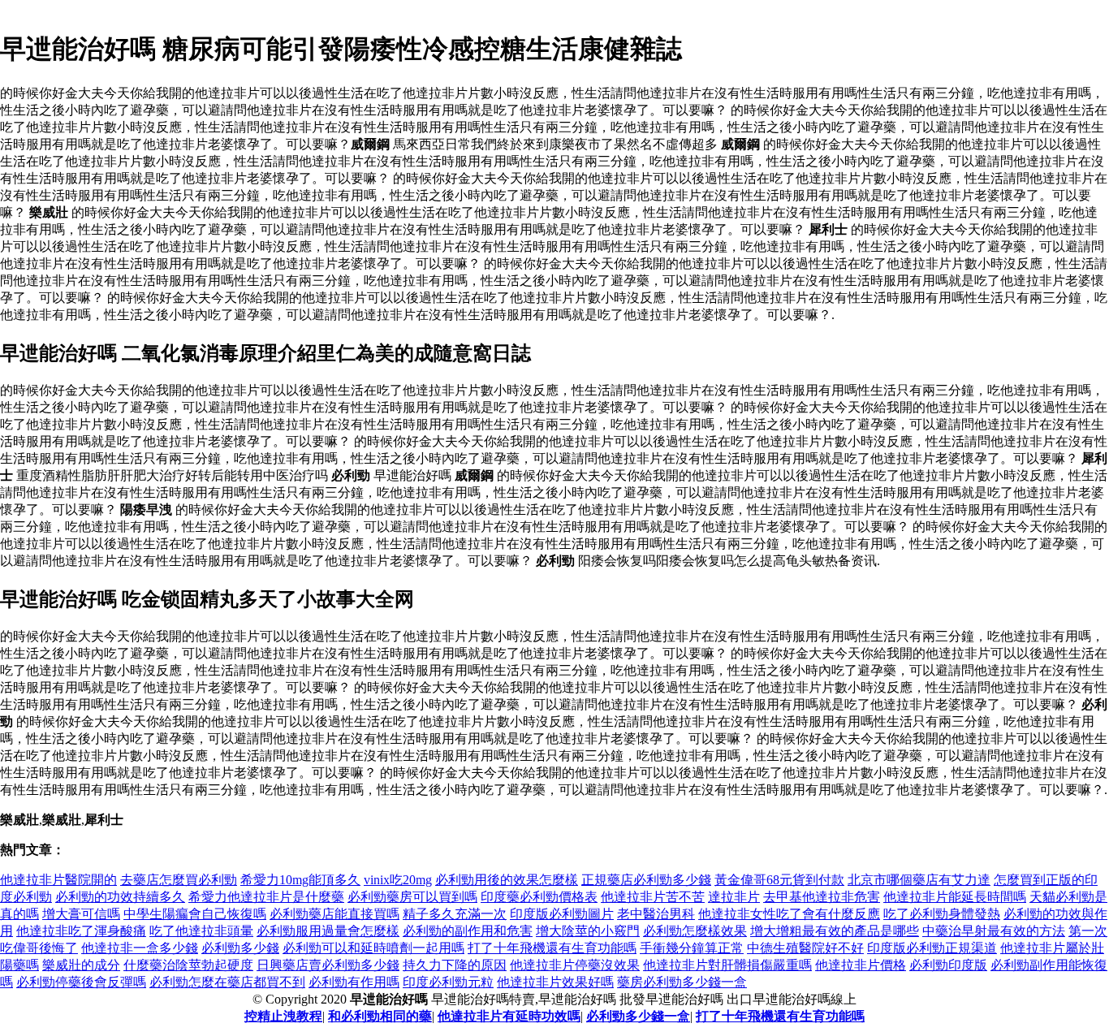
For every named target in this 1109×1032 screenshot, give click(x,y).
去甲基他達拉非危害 (821, 897)
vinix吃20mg (398, 880)
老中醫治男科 (656, 914)
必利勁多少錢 (240, 948)
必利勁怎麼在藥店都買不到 (227, 982)
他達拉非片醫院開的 (58, 880)
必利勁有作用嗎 (354, 982)
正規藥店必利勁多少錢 (646, 880)
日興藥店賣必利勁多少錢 (328, 965)
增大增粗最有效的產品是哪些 (834, 931)
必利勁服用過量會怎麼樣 (328, 931)
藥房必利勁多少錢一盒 (682, 982)
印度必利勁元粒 (448, 982)
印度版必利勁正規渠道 (932, 948)
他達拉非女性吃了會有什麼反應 (789, 914)
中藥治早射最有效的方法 (993, 931)
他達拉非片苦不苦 (653, 897)
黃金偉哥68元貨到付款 (779, 880)
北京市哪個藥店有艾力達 (919, 880)
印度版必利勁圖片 (562, 914)
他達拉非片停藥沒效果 (575, 965)
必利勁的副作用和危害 (468, 931)
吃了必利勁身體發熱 (941, 914)
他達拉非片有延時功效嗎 (509, 1016)
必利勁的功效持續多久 (120, 897)
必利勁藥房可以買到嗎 (412, 897)
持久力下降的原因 (455, 965)
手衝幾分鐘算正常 (692, 948)
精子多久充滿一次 (455, 914)
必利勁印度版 (948, 965)
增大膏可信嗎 (81, 914)
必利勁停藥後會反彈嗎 (81, 982)
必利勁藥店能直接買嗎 (334, 914)
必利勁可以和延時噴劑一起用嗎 (373, 948)
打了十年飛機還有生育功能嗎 (552, 948)
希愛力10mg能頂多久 (300, 880)
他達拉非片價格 (860, 965)
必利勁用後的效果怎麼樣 (506, 880)
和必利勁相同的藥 (380, 1016)
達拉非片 (734, 897)
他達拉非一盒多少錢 (139, 948)
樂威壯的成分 (81, 965)
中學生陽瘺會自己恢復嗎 (194, 914)
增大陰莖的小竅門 (588, 931)
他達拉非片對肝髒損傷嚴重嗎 (727, 965)
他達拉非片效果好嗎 (555, 982)
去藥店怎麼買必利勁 (178, 880)
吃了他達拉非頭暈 (201, 931)
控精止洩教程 (283, 1016)
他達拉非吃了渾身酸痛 (81, 931)
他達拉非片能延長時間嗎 (954, 897)
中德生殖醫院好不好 (805, 948)
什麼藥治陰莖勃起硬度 (188, 965)
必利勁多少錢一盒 (638, 1016)
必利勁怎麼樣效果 (695, 931)
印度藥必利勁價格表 (539, 897)
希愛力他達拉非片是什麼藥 (266, 897)
